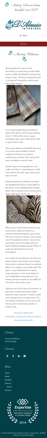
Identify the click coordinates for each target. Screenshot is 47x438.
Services (8, 383)
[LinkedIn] (18, 356)
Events (9, 387)
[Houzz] (7, 356)
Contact (8, 390)
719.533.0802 (10, 341)
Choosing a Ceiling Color (16, 316)
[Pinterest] (24, 356)
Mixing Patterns (34, 316)
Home (7, 373)
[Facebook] (13, 356)
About (7, 376)
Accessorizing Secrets (23, 320)
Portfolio (8, 380)
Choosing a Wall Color (23, 313)
